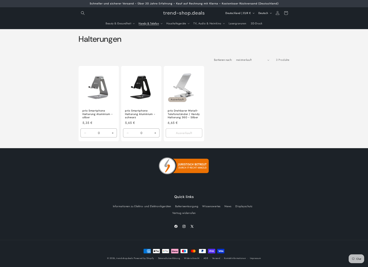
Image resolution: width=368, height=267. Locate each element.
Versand (216, 258)
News (227, 206)
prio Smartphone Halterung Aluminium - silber (97, 114)
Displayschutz (243, 206)
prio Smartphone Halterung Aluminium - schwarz (140, 114)
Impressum (255, 258)
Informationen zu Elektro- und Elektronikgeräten (142, 206)
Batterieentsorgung (186, 206)
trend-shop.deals (124, 258)
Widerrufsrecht (192, 258)
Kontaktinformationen (235, 258)
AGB (206, 258)
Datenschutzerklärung (169, 258)
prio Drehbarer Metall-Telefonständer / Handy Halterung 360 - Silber (184, 114)
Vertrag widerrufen (184, 213)
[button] (83, 13)
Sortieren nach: (223, 60)
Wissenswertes (211, 206)
